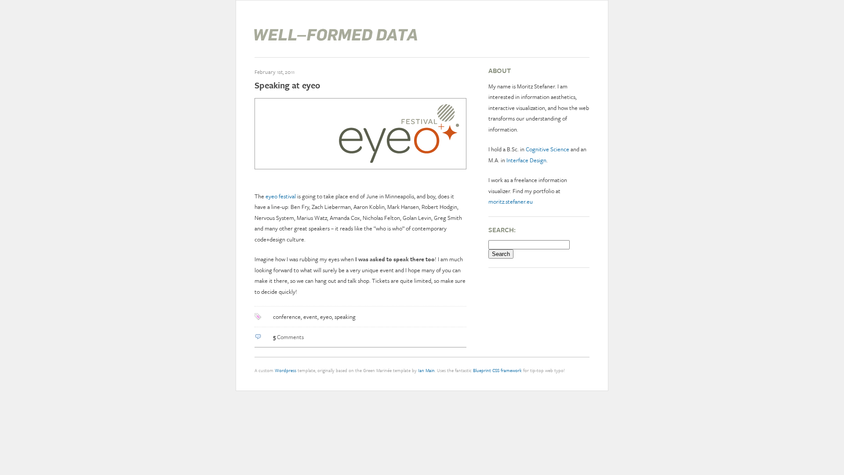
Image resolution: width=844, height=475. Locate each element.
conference (287, 316)
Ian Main (426, 370)
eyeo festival (281, 196)
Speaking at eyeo (287, 85)
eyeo (326, 316)
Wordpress (285, 370)
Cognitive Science (547, 149)
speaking (345, 316)
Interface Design (526, 160)
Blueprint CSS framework (497, 370)
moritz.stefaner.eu (510, 201)
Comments (288, 336)
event (310, 316)
